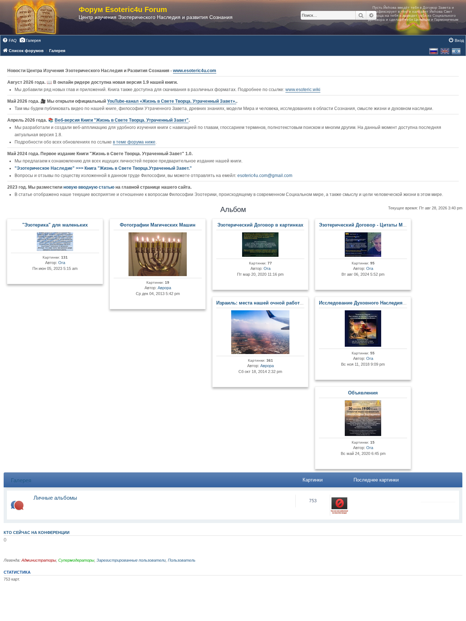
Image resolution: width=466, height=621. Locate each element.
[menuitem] (9, 40)
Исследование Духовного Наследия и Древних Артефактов (388, 303)
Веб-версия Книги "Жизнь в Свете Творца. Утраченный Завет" (122, 120)
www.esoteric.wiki (302, 89)
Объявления (363, 393)
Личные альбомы (55, 498)
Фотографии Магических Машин (158, 225)
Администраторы (38, 560)
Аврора (164, 288)
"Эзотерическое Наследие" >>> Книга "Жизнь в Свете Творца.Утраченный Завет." (103, 168)
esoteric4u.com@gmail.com (264, 175)
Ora (61, 262)
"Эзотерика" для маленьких (55, 225)
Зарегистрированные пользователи (131, 560)
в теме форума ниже (134, 142)
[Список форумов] (43, 17)
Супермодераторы (76, 560)
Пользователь (182, 560)
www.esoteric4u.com (194, 70)
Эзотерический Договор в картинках (260, 225)
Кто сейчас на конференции (37, 532)
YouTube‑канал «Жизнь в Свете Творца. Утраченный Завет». (171, 101)
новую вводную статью (89, 187)
